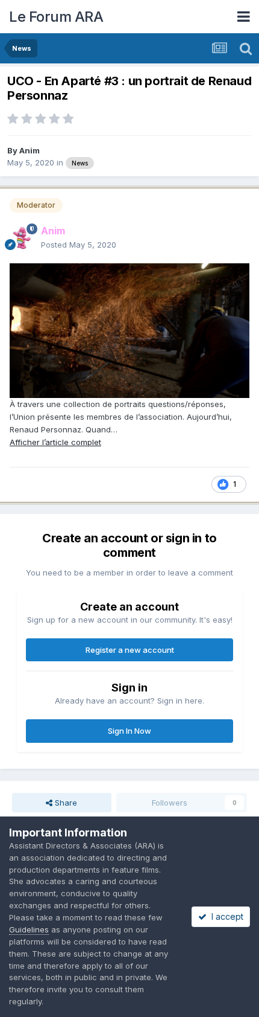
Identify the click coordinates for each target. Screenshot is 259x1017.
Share (64, 802)
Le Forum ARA (56, 16)
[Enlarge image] (129, 330)
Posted (78, 244)
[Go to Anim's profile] (22, 238)
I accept (225, 916)
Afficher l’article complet (55, 442)
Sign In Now (129, 731)
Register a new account (130, 650)
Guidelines (29, 929)
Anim (29, 150)
